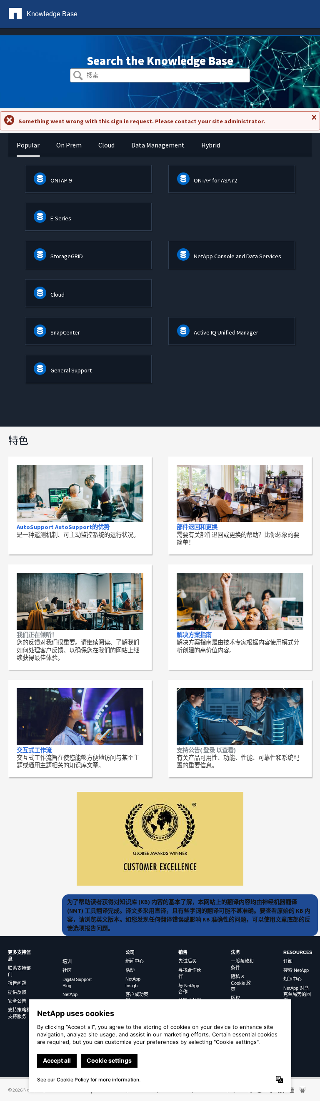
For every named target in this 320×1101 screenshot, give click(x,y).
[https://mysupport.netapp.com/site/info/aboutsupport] (160, 883)
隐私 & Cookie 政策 (241, 983)
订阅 (287, 961)
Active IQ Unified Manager (226, 332)
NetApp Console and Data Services (237, 256)
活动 (130, 970)
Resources (297, 952)
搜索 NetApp (296, 970)
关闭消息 (314, 120)
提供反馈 (17, 992)
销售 (183, 952)
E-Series (60, 218)
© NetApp (23, 1089)
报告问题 (17, 983)
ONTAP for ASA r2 (215, 180)
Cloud (57, 294)
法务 (235, 952)
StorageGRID (66, 256)
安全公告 (17, 1001)
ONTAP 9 (61, 180)
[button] (78, 76)
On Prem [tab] (69, 145)
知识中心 (292, 978)
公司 (130, 952)
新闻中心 (134, 961)
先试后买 (187, 961)
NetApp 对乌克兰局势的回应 (297, 995)
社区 (67, 970)
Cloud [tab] (106, 145)
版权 (235, 998)
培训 (67, 961)
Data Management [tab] (158, 145)
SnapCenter (65, 332)
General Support (71, 370)
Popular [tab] (28, 145)
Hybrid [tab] (210, 145)
